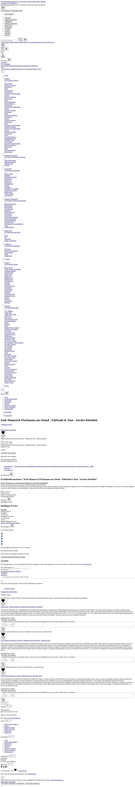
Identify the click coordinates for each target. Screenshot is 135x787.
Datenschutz (8, 400)
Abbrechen (4, 575)
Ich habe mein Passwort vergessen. (11, 571)
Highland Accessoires (11, 19)
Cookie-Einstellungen (10, 399)
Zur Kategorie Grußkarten (12, 246)
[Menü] (3, 8)
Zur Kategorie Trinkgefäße (12, 170)
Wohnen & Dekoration (11, 23)
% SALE (7, 29)
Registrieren (13, 3)
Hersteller (7, 33)
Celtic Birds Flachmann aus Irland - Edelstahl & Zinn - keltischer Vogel (21, 676)
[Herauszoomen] (2, 442)
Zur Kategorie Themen (11, 264)
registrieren (7, 64)
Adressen (21, 66)
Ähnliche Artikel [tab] (9, 588)
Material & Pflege (9, 727)
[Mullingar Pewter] (67, 425)
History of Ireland (9, 729)
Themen (7, 31)
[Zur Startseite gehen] (27, 42)
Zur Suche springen (22, 1)
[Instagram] (6, 767)
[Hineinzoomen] (10, 442)
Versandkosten (32, 774)
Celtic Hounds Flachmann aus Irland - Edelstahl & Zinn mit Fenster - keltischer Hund (25, 640)
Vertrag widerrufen (9, 407)
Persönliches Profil (12, 66)
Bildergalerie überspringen (8, 430)
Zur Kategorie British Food (12, 232)
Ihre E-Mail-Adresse (7, 567)
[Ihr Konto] (3, 56)
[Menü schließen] (9, 60)
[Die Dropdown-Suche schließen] (25, 40)
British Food (8, 25)
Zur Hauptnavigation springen (37, 1)
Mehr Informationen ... (57, 780)
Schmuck (7, 18)
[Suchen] (20, 40)
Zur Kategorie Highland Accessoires (15, 157)
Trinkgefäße (8, 21)
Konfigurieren (20, 783)
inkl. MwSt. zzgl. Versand (8, 453)
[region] (67, 438)
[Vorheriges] (2, 71)
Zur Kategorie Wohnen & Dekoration (15, 200)
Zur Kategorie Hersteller (11, 308)
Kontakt (6, 404)
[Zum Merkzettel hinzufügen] (3, 434)
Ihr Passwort (5, 569)
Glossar (7, 35)
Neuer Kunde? (87, 564)
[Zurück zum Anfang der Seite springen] (2, 777)
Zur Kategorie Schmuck (11, 80)
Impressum (7, 402)
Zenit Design (23, 771)
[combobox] (9, 41)
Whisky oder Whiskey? (11, 724)
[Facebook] (2, 767)
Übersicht (4, 66)
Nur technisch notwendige (8, 783)
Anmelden (4, 3)
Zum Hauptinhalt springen (8, 1)
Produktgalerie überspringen (9, 592)
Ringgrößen (7, 731)
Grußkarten (8, 27)
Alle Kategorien (9, 14)
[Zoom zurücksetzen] (6, 442)
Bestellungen (28, 66)
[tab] (48, 466)
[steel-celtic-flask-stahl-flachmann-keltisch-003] (23, 439)
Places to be (7, 732)
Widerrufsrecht (8, 409)
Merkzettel (35, 66)
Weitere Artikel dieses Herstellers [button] (10, 523)
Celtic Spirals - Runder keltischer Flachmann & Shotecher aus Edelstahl (21, 607)
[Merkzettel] (2, 53)
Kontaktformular (15, 718)
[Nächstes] (2, 389)
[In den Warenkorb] (3, 629)
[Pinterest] (4, 767)
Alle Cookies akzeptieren (32, 783)
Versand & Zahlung (10, 405)
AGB (6, 397)
